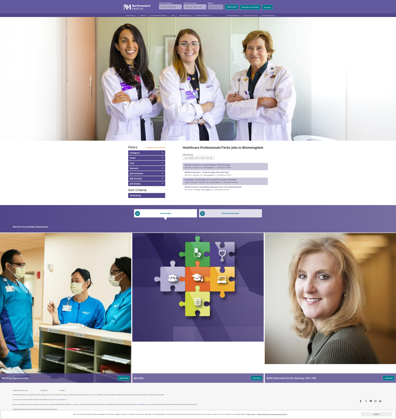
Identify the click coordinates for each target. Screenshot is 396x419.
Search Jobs (232, 7)
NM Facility (136, 178)
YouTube (370, 401)
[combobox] (194, 6)
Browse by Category (250, 7)
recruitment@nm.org (142, 404)
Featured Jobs (165, 213)
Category (135, 152)
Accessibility (43, 390)
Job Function (136, 173)
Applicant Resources (185, 15)
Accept (376, 414)
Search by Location (190, 3)
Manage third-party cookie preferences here (273, 414)
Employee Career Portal (250, 15)
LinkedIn (380, 401)
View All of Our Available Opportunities (30, 226)
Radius (210, 3)
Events (173, 15)
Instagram (375, 401)
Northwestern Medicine (268, 15)
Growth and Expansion (202, 15)
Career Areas (129, 15)
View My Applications (233, 15)
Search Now (123, 378)
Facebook (361, 401)
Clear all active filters (155, 147)
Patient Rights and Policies (20, 390)
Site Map (62, 390)
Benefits (142, 15)
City (132, 163)
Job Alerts (267, 7)
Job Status (135, 183)
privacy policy (252, 414)
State (133, 158)
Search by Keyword (165, 3)
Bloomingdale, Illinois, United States (197, 158)
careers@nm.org (62, 399)
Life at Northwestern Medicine (158, 15)
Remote (134, 168)
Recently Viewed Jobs (230, 213)
